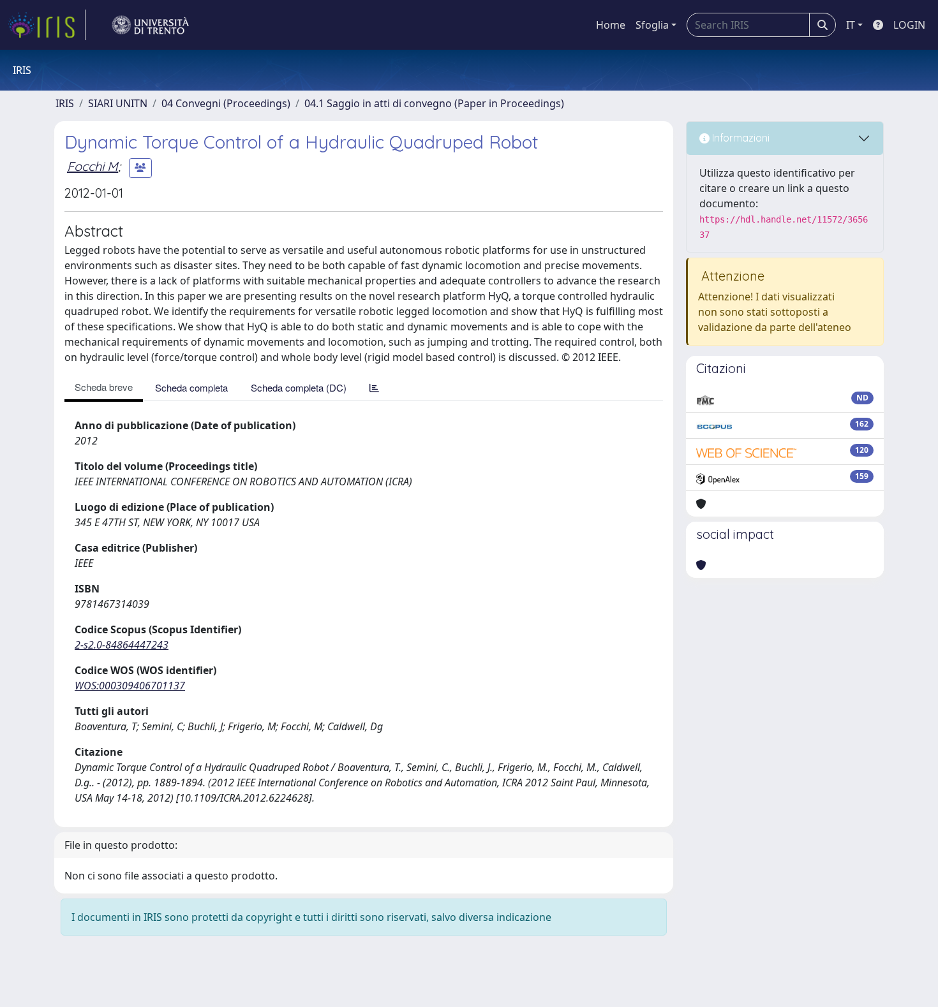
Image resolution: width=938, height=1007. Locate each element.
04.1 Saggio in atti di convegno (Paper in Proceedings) (434, 103)
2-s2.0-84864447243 (121, 645)
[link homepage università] (150, 25)
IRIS (65, 103)
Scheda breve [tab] (104, 386)
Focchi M (92, 166)
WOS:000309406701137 (130, 686)
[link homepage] (47, 25)
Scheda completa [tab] (191, 387)
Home (610, 25)
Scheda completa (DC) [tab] (298, 387)
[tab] (374, 387)
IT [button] (850, 25)
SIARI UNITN (117, 103)
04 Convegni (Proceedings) (225, 103)
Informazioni (740, 137)
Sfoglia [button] (652, 25)
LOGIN (909, 25)
